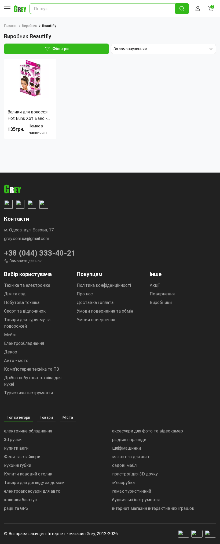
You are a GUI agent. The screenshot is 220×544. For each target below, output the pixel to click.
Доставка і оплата (95, 302)
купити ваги (16, 448)
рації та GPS (16, 508)
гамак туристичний (131, 491)
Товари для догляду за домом (34, 482)
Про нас (85, 293)
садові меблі (124, 465)
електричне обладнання (28, 431)
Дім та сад (14, 293)
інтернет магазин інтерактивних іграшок (153, 508)
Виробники (161, 302)
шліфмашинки (126, 448)
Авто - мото (16, 360)
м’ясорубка (123, 482)
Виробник (29, 26)
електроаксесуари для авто (32, 491)
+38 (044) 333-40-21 (40, 253)
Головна (10, 26)
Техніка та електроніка (27, 285)
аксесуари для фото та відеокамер (147, 431)
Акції (155, 285)
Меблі (10, 334)
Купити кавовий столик (28, 474)
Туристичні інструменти (28, 392)
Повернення (162, 293)
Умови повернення (96, 319)
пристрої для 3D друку (135, 474)
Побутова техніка (21, 302)
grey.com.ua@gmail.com (26, 238)
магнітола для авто (131, 456)
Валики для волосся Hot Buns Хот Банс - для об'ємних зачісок (28, 115)
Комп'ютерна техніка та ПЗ (31, 369)
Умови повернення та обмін (105, 311)
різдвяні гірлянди (129, 439)
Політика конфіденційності (104, 285)
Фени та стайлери (22, 456)
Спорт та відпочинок (25, 311)
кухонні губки (17, 465)
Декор (10, 352)
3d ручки (12, 439)
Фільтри (60, 48)
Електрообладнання (24, 343)
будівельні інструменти (136, 499)
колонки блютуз (20, 499)
